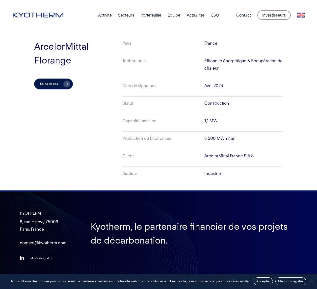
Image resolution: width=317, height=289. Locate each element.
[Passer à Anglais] (301, 15)
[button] (53, 84)
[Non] (310, 281)
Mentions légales (290, 281)
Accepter (263, 281)
